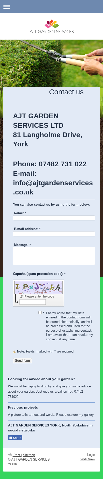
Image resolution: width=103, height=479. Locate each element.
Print (16, 455)
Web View (87, 459)
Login (91, 455)
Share (16, 438)
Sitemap (29, 455)
